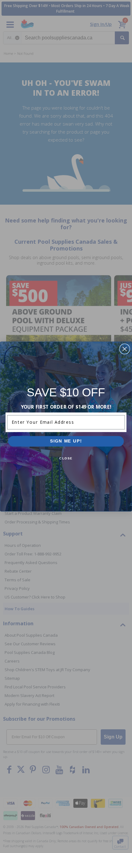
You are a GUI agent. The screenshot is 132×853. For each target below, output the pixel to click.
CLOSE (66, 458)
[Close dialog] (124, 349)
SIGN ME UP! (66, 441)
